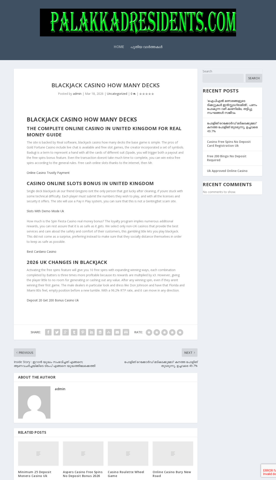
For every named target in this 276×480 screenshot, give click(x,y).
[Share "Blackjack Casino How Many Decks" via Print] (126, 332)
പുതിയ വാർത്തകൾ (146, 47)
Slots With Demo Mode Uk (45, 211)
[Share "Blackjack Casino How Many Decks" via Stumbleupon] (108, 332)
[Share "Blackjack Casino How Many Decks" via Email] (117, 332)
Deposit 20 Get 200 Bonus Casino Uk (53, 300)
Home (119, 47)
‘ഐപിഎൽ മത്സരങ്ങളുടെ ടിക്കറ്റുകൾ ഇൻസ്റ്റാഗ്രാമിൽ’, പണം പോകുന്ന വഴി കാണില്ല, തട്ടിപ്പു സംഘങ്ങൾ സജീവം (232, 107)
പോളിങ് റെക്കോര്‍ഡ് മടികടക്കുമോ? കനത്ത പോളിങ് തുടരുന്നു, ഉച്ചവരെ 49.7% (232, 127)
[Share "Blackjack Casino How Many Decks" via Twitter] (57, 332)
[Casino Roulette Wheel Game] (128, 453)
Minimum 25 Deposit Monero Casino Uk (34, 474)
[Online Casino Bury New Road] (173, 453)
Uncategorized (117, 94)
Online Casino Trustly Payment (48, 173)
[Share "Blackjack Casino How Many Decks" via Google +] (65, 332)
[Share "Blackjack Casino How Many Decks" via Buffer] (100, 332)
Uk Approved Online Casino (227, 171)
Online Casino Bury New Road (172, 474)
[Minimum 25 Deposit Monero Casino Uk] (38, 453)
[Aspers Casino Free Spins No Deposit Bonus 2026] (83, 453)
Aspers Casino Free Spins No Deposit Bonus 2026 (82, 474)
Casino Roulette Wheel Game (126, 474)
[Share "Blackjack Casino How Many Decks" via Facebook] (48, 332)
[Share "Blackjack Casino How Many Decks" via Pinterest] (82, 332)
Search (207, 71)
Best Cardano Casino (41, 251)
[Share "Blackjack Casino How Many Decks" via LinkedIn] (91, 332)
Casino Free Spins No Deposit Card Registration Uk (229, 144)
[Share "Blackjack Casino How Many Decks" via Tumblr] (74, 332)
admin (77, 94)
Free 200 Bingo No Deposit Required (226, 158)
